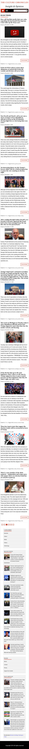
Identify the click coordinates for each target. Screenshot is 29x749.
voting (22, 215)
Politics (6, 63)
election (13, 63)
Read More (24, 60)
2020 (12, 422)
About (5, 661)
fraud (16, 520)
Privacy (5, 667)
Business (6, 533)
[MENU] (7, 11)
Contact (5, 664)
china (15, 468)
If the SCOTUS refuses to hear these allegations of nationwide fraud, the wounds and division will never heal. (12, 69)
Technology (6, 545)
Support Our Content (8, 670)
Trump (22, 112)
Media (5, 539)
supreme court (18, 112)
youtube (19, 63)
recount (19, 422)
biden (12, 468)
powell (19, 163)
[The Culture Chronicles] (3, 10)
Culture (5, 536)
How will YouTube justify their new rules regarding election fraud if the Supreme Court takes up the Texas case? (14, 20)
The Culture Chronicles (14, 2)
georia (16, 163)
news (16, 63)
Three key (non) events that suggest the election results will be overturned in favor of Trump (14, 428)
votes (22, 520)
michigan (17, 368)
